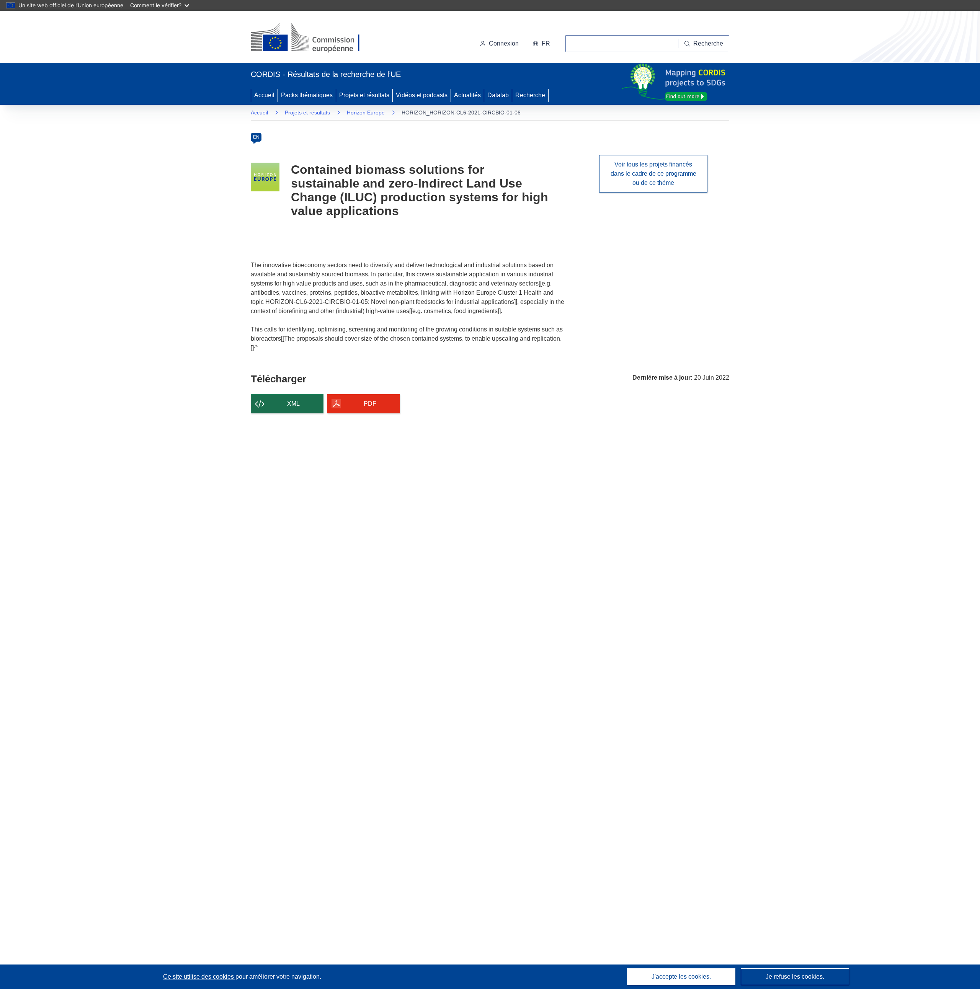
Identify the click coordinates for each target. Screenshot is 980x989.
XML (293, 403)
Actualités (467, 95)
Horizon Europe (366, 112)
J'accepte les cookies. (681, 976)
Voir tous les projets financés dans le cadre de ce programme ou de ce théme (653, 173)
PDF (370, 403)
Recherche (530, 95)
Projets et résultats (364, 95)
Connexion (504, 43)
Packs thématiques (307, 95)
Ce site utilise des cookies (199, 976)
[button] (541, 43)
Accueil (264, 95)
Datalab (498, 95)
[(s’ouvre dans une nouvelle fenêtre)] (312, 38)
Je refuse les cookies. (795, 976)
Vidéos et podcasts (422, 95)
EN (256, 137)
